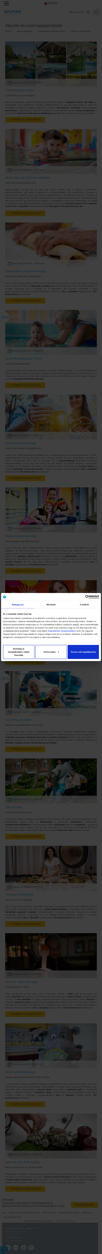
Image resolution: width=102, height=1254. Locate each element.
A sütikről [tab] (84, 604)
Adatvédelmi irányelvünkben (62, 631)
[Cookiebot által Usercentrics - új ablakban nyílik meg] (87, 597)
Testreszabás (49, 652)
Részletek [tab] (51, 604)
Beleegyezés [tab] (18, 604)
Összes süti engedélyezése (83, 652)
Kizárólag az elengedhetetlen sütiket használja (18, 651)
